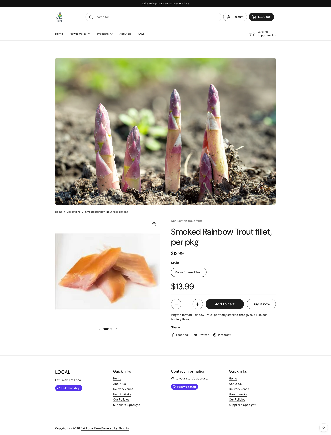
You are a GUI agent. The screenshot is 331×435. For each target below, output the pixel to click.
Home (58, 212)
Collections (73, 212)
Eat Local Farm (91, 428)
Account (238, 17)
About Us (119, 384)
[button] (261, 17)
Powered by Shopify (115, 428)
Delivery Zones (123, 389)
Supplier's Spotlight (126, 405)
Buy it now (261, 304)
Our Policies (121, 399)
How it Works (122, 394)
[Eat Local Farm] (60, 17)
